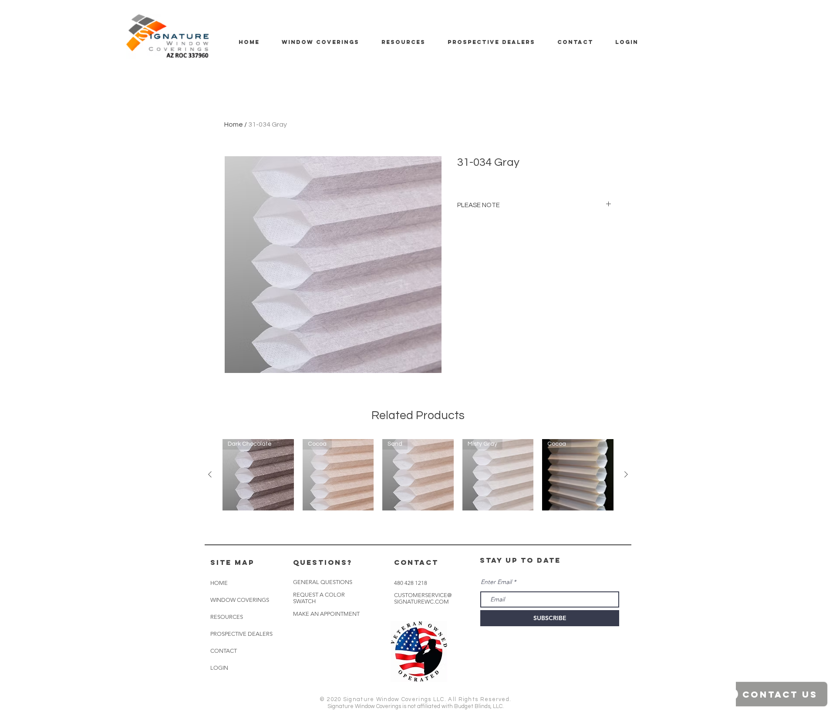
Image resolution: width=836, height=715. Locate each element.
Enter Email (496, 582)
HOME (219, 583)
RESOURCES (226, 617)
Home (233, 124)
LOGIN (219, 668)
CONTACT (223, 651)
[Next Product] (626, 474)
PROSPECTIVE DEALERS (241, 634)
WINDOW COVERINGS (239, 600)
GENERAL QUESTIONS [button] (322, 582)
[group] (418, 475)
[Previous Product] (210, 474)
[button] (326, 614)
